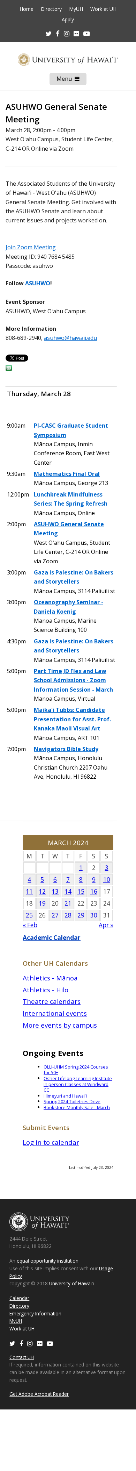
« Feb (30, 925)
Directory (51, 9)
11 (29, 891)
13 (55, 891)
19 (42, 903)
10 (106, 880)
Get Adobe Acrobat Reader (39, 1394)
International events (55, 1013)
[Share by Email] (9, 369)
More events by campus (60, 1025)
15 (80, 891)
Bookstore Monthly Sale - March (77, 1107)
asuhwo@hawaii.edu (70, 338)
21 (68, 903)
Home (26, 9)
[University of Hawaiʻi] (68, 59)
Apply (68, 19)
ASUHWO (37, 283)
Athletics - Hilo (45, 989)
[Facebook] (21, 1343)
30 (93, 915)
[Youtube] (86, 33)
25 (29, 915)
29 (80, 915)
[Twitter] (12, 1343)
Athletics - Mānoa (50, 977)
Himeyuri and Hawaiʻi (65, 1096)
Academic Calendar (52, 938)
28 (68, 915)
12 (42, 891)
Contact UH (21, 1357)
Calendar (19, 1298)
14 (68, 891)
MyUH (76, 9)
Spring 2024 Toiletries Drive (72, 1101)
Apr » (106, 925)
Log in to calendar (51, 1142)
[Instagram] (30, 1343)
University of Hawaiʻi (71, 1283)
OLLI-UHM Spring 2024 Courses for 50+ (76, 1070)
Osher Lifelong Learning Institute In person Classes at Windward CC (78, 1084)
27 (55, 915)
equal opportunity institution (47, 1260)
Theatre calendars (52, 1001)
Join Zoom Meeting (31, 247)
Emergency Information (35, 1313)
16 (93, 891)
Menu (71, 80)
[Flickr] (40, 1343)
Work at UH (103, 9)
